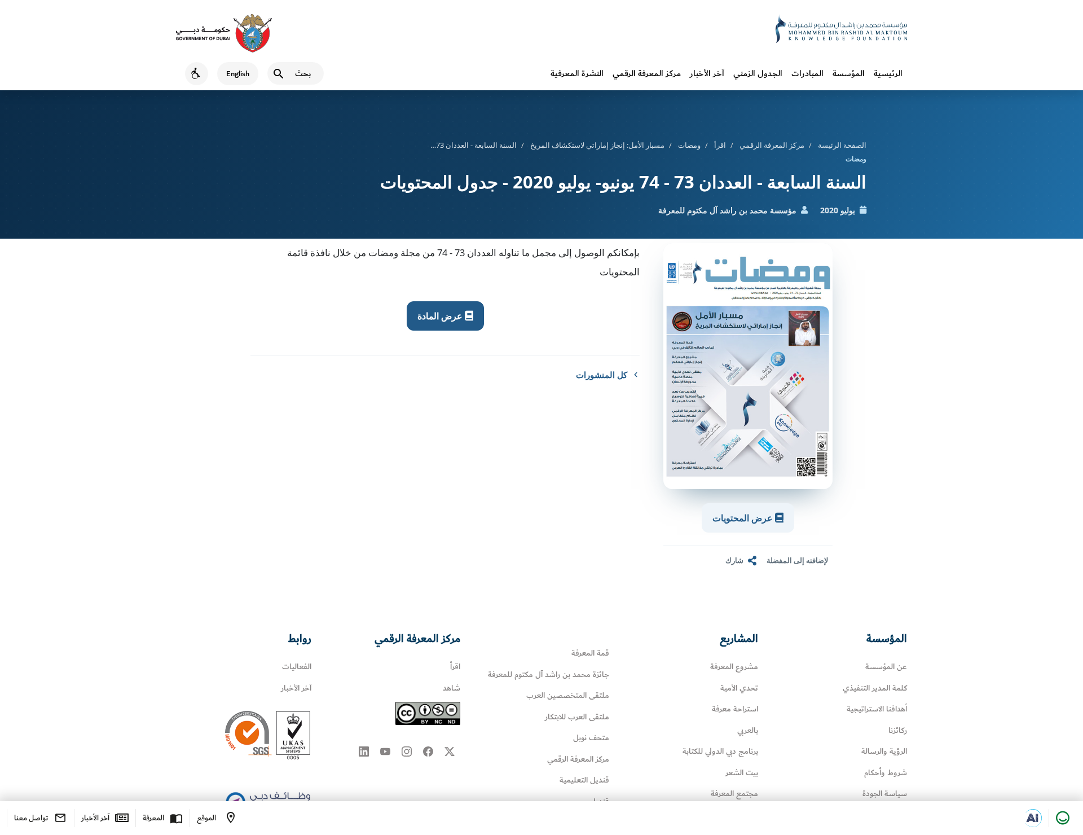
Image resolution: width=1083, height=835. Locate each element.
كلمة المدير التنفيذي (875, 688)
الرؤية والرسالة (884, 751)
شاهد (451, 688)
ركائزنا (897, 730)
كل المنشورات (601, 374)
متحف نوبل (591, 738)
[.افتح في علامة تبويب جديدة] (1033, 818)
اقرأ (720, 145)
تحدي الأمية (739, 688)
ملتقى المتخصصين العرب (567, 695)
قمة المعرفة (590, 653)
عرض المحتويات (743, 518)
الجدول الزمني (757, 73)
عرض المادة (441, 316)
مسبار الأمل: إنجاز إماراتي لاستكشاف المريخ (597, 145)
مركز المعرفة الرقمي (647, 73)
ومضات (689, 145)
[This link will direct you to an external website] (224, 33)
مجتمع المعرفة (734, 793)
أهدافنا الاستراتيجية (877, 709)
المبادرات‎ (807, 73)
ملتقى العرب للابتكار (577, 717)
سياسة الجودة (884, 793)
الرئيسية (888, 73)
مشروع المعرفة (734, 667)
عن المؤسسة (886, 667)
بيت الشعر (741, 773)
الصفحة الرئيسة (842, 145)
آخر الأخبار (707, 73)
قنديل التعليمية (584, 780)
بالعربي (747, 730)
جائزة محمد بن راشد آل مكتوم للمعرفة (548, 674)
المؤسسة (849, 73)
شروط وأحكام (885, 773)
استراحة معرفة (735, 709)
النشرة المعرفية (577, 73)
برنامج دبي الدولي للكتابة (720, 751)
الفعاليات (296, 667)
